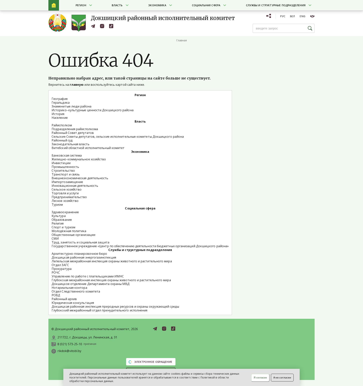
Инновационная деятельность (75, 186)
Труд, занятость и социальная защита (80, 242)
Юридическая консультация (73, 303)
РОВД (56, 295)
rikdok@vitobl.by (69, 351)
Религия (58, 223)
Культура (59, 216)
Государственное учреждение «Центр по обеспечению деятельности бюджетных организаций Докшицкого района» (140, 246)
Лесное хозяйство (65, 201)
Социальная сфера (206, 5)
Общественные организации (73, 235)
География (59, 99)
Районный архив (64, 299)
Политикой (207, 377)
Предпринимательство (69, 197)
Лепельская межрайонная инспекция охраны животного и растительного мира (112, 261)
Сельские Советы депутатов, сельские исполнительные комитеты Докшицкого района (118, 136)
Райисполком (62, 125)
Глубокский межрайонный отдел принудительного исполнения (99, 310)
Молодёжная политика (69, 231)
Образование (62, 220)
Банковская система (67, 155)
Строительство (63, 170)
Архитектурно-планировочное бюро (79, 254)
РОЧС (56, 272)
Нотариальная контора (69, 288)
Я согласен (260, 377)
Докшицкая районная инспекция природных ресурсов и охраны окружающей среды (115, 306)
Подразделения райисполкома (75, 129)
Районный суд (62, 140)
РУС (282, 16)
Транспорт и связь (66, 174)
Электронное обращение (152, 362)
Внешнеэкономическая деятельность (80, 178)
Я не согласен (282, 377)
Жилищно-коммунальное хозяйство (79, 159)
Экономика (157, 5)
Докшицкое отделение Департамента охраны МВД (91, 284)
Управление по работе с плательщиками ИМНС (88, 276)
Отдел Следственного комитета (76, 291)
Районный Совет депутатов (73, 133)
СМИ (55, 238)
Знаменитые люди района (71, 106)
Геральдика (61, 102)
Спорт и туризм (63, 227)
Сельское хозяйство (66, 189)
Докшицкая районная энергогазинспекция (84, 257)
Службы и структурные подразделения (276, 5)
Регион (81, 5)
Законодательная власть (70, 144)
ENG (302, 16)
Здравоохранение (65, 212)
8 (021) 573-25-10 (69, 344)
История (58, 114)
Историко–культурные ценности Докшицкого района (92, 110)
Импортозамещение (67, 182)
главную (77, 85)
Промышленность (65, 167)
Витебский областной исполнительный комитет (88, 148)
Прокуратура (61, 269)
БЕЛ (292, 16)
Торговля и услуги (65, 193)
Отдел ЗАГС (60, 265)
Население (60, 118)
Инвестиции (61, 163)
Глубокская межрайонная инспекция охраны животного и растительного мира (111, 280)
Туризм (57, 204)
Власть (117, 5)
